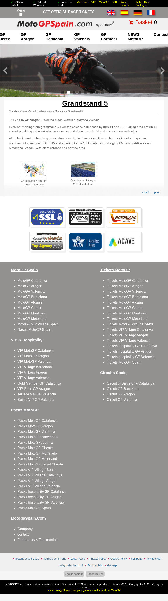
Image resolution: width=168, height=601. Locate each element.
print (156, 192)
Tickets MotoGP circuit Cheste (130, 324)
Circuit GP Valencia (122, 400)
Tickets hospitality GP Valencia (131, 357)
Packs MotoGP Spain (34, 508)
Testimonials (95, 565)
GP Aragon (28, 36)
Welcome (82, 2)
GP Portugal (109, 36)
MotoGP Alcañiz (30, 302)
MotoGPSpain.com (83, 584)
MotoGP (103, 2)
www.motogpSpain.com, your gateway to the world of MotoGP (84, 590)
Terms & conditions (55, 558)
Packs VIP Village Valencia (39, 486)
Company (25, 529)
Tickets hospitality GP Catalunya (132, 346)
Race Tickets (124, 4)
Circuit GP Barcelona (123, 389)
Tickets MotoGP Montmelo (127, 313)
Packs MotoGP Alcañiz (35, 442)
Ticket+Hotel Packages (143, 4)
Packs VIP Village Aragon (38, 481)
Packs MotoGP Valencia (36, 431)
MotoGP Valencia (31, 291)
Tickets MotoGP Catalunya (127, 280)
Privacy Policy (97, 558)
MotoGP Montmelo (32, 313)
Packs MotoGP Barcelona (38, 437)
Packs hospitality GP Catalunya (42, 491)
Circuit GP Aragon (121, 394)
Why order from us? (71, 565)
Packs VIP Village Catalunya (40, 475)
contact (23, 534)
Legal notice (77, 558)
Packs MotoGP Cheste (35, 448)
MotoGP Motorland (32, 319)
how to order (154, 558)
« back (146, 192)
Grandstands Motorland (52, 111)
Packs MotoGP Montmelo (37, 453)
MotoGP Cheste (30, 308)
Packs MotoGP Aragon (35, 426)
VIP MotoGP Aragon (33, 356)
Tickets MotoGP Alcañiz (125, 302)
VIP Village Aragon (32, 372)
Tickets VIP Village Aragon (127, 335)
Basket (143, 22)
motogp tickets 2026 (27, 558)
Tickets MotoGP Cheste (125, 308)
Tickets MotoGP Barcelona (127, 297)
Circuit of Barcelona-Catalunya (130, 383)
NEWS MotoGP (135, 36)
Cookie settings (74, 573)
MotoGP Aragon (30, 286)
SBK (114, 2)
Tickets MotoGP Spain (124, 362)
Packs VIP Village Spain (37, 470)
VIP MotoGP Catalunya (36, 350)
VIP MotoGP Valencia (34, 361)
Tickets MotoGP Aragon (125, 286)
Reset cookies (95, 573)
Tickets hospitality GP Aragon (129, 351)
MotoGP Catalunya (32, 280)
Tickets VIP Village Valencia (128, 340)
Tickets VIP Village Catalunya (130, 329)
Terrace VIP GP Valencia (37, 394)
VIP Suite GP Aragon (34, 389)
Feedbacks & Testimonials (38, 540)
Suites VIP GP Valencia (36, 400)
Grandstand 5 (75, 111)
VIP (93, 2)
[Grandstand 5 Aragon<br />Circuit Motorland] (34, 178)
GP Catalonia (54, 36)
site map (112, 565)
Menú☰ (20, 12)
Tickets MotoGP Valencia (126, 291)
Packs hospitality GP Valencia (41, 502)
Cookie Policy (118, 558)
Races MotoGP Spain (34, 329)
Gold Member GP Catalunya (39, 383)
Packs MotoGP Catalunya (38, 420)
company (136, 558)
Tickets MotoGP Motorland (127, 319)
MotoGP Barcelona (32, 297)
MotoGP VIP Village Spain (38, 324)
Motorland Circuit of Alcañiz (23, 111)
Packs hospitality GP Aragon (40, 497)
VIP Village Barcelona (35, 367)
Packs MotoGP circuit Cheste (40, 464)
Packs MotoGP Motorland (37, 459)
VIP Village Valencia (33, 378)
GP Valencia (82, 36)
